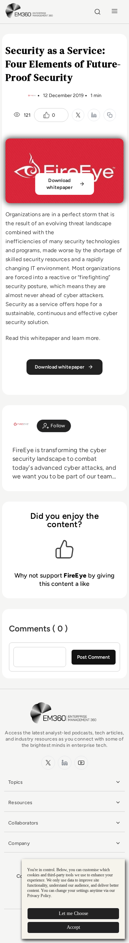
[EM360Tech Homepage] (64, 727)
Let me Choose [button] (73, 913)
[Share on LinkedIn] (94, 115)
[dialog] (73, 899)
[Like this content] (46, 115)
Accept (73, 927)
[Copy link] (110, 115)
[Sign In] (54, 426)
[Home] (30, 17)
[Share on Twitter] (78, 115)
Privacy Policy (39, 895)
